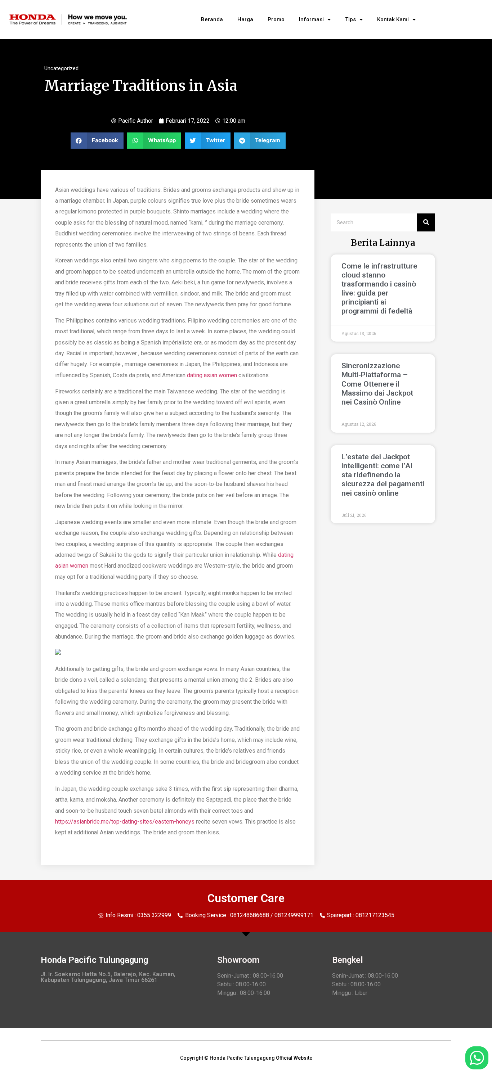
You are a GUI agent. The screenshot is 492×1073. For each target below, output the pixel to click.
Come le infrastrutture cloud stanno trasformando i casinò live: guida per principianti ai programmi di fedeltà (379, 289)
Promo (276, 19)
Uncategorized (61, 68)
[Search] (426, 222)
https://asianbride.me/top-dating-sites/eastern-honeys (124, 821)
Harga (245, 19)
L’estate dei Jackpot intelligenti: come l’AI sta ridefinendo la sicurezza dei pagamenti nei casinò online (382, 474)
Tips (350, 19)
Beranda (212, 19)
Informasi (311, 19)
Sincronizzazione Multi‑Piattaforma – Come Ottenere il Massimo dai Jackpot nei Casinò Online (377, 383)
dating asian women (212, 375)
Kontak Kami (393, 19)
